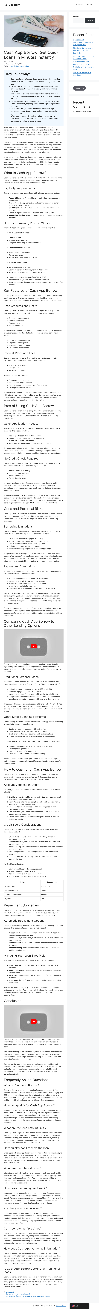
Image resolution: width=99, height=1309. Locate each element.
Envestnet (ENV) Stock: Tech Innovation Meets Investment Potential (28, 1296)
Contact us (79, 5)
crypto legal (10, 1292)
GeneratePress (61, 1306)
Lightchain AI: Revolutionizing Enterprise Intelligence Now (83, 42)
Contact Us (79, 88)
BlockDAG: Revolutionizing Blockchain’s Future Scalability (83, 50)
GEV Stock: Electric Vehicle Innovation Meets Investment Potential (83, 58)
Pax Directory (12, 4)
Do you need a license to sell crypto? (18, 1294)
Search (76, 17)
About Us (90, 5)
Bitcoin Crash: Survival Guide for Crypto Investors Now (83, 67)
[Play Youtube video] (34, 646)
